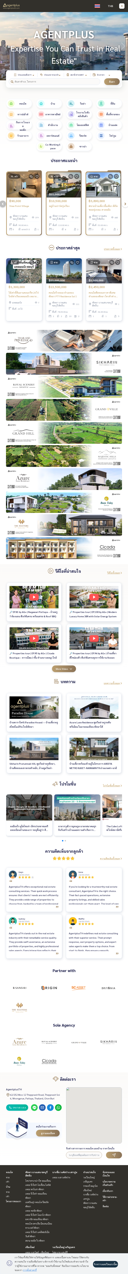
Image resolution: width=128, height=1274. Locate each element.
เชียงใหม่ (29, 1247)
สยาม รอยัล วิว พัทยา (35, 1240)
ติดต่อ (106, 1206)
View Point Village (19, 205)
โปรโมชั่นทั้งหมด (111, 785)
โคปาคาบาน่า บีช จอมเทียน (38, 1180)
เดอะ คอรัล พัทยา (33, 1210)
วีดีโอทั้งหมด (113, 572)
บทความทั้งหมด (112, 683)
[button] (123, 46)
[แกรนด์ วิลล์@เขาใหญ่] (78, 1042)
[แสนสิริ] (19, 988)
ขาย (8, 1177)
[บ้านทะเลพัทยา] (19, 1061)
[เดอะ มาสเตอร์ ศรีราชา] (19, 1007)
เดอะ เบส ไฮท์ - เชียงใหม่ (37, 1252)
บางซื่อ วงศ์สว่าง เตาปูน (64, 1172)
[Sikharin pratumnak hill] (108, 1042)
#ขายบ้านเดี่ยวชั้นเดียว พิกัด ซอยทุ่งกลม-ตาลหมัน (103, 207)
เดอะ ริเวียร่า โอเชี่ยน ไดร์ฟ (38, 1184)
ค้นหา (112, 81)
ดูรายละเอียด (48, 1133)
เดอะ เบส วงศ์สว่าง (61, 1177)
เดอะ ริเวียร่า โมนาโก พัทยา (38, 1214)
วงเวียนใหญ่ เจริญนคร (63, 1247)
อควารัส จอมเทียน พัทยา (36, 1219)
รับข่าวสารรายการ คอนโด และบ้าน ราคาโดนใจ (90, 1148)
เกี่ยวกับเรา (108, 1190)
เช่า (7, 1181)
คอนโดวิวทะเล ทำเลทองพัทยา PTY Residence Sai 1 (63, 294)
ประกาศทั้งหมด (112, 248)
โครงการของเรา (13, 1201)
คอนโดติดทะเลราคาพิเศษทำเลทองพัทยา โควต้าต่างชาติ (102, 294)
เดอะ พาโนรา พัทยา (34, 1189)
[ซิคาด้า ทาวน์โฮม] (49, 1061)
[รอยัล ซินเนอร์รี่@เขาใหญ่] (49, 1042)
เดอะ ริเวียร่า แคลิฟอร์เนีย (37, 1232)
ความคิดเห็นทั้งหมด (110, 858)
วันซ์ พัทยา (30, 1236)
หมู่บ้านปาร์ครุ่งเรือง (59, 205)
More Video (62, 668)
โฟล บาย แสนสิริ (60, 1252)
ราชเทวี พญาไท (90, 1185)
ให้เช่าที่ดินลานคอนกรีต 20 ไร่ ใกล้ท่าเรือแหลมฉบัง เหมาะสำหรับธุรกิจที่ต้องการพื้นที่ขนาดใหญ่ (24, 294)
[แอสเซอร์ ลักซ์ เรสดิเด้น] (19, 1042)
